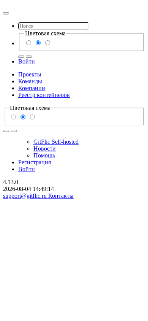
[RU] (21, 57)
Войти (26, 61)
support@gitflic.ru (25, 195)
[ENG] (29, 57)
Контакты (61, 195)
